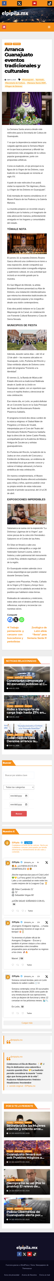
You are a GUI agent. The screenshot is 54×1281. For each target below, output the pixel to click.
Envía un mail (44, 1275)
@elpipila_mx (29, 862)
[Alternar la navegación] (49, 27)
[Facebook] (10, 619)
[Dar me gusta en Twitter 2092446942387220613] (23, 965)
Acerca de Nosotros (29, 1275)
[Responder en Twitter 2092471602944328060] (13, 911)
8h (38, 862)
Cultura (8, 44)
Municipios (19, 677)
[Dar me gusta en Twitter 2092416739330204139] (23, 1013)
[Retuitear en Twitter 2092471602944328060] (18, 911)
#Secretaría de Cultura (15, 83)
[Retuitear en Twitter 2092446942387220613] (18, 965)
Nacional (10, 1180)
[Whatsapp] (21, 619)
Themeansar (27, 1268)
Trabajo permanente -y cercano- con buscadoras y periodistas (15, 634)
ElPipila (15, 862)
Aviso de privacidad (11, 1275)
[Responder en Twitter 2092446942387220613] (13, 965)
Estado (10, 677)
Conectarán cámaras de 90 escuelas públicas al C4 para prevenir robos (27, 684)
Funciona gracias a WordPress (18, 1265)
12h (38, 976)
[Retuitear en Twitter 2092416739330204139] (18, 1013)
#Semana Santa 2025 (36, 83)
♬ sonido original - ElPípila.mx (21, 1086)
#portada (40, 80)
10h (38, 922)
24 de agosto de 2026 (19, 1133)
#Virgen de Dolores (13, 86)
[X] (15, 619)
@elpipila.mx (16, 1040)
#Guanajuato (28, 80)
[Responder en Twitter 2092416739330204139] (13, 1013)
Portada (17, 44)
